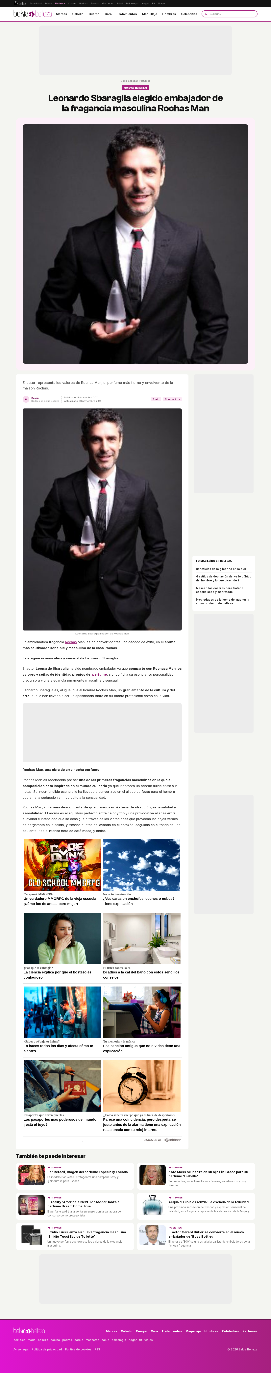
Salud (119, 3)
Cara (108, 14)
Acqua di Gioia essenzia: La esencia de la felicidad (208, 1202)
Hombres (169, 14)
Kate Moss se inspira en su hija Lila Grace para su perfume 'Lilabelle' (208, 1174)
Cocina (72, 3)
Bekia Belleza (129, 80)
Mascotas (107, 3)
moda (32, 1340)
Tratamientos (127, 14)
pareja (78, 1340)
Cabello (78, 14)
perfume (99, 674)
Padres (83, 3)
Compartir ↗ (172, 399)
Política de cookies (78, 1349)
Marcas (61, 14)
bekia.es (19, 1340)
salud (105, 1340)
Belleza (60, 3)
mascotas (92, 1340)
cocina (55, 1340)
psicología (119, 1340)
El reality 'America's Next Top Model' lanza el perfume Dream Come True (83, 1204)
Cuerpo (94, 14)
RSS (97, 1349)
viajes (148, 1340)
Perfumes (144, 80)
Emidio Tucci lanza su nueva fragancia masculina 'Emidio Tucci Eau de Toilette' (86, 1234)
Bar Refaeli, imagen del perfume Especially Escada (87, 1172)
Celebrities (189, 14)
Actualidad (36, 3)
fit (140, 1340)
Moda (48, 3)
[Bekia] (19, 3)
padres (67, 1340)
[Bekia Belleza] (32, 13)
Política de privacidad (47, 1349)
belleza (43, 1340)
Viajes (161, 3)
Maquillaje (149, 14)
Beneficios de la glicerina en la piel (221, 569)
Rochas (71, 642)
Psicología (132, 3)
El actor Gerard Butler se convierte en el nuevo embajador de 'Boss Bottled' (206, 1234)
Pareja (95, 3)
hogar (133, 1340)
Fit (153, 3)
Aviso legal (21, 1349)
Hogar (145, 3)
